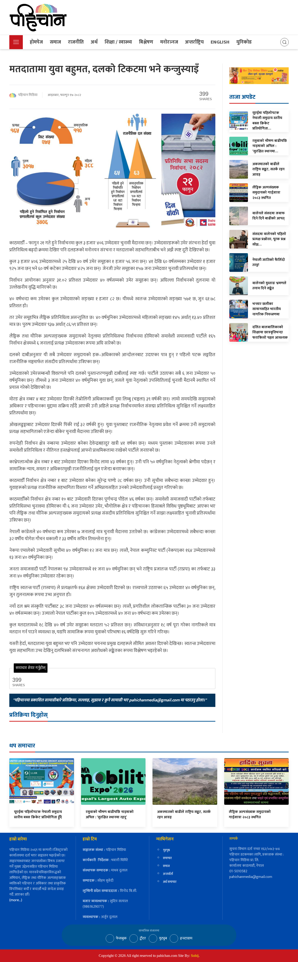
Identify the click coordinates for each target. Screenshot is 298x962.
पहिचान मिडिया (27, 95)
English (220, 42)
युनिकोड (244, 42)
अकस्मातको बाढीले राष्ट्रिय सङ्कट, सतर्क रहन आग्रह (184, 814)
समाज (55, 42)
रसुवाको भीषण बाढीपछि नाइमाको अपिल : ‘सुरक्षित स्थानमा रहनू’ (110, 814)
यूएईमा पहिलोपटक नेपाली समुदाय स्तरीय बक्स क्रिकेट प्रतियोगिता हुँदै (38, 814)
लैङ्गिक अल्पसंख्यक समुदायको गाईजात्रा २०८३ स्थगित (250, 814)
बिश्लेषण (146, 42)
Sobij (195, 956)
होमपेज (36, 42)
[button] (16, 42)
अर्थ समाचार (169, 881)
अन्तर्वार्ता (168, 873)
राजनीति (76, 42)
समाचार (167, 858)
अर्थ (94, 42)
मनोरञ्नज (169, 42)
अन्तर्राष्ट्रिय (194, 42)
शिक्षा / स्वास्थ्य (118, 42)
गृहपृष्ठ (166, 850)
